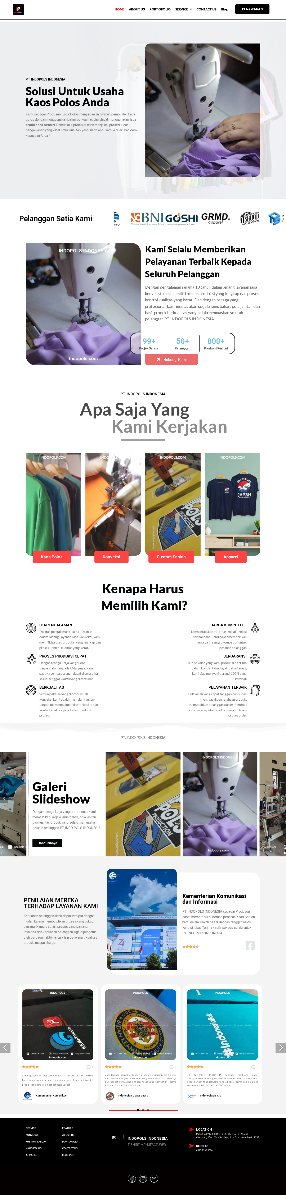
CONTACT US (206, 9)
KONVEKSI (32, 1135)
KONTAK (202, 1146)
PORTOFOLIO (160, 9)
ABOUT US (137, 9)
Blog (224, 9)
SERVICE (181, 9)
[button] (171, 359)
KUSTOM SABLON (36, 1141)
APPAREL (31, 1155)
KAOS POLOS (34, 1148)
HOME (119, 9)
